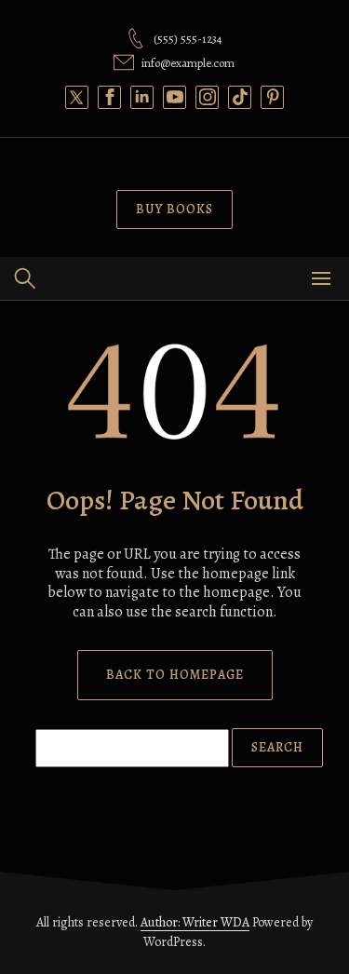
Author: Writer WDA (195, 922)
